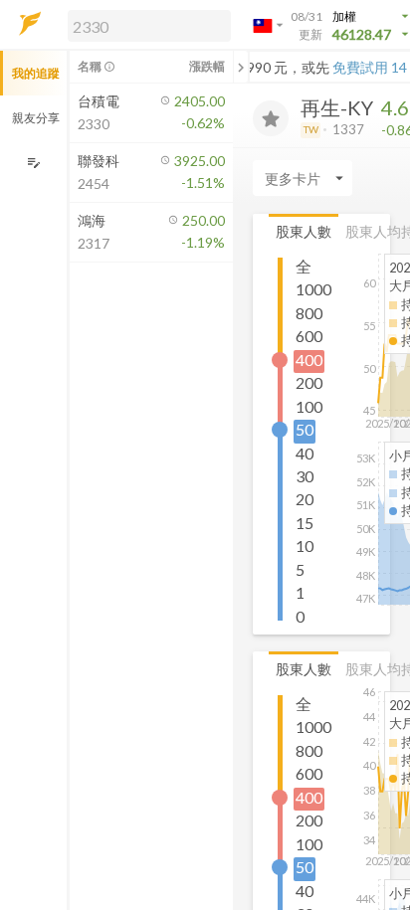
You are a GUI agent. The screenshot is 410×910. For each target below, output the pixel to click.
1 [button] (300, 592)
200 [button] (309, 382)
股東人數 (303, 231)
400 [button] (309, 359)
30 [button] (304, 475)
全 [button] (303, 266)
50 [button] (304, 429)
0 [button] (300, 616)
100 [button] (309, 406)
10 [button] (304, 545)
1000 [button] (313, 288)
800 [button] (309, 312)
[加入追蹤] (271, 118)
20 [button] (304, 498)
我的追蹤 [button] (36, 73)
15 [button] (304, 522)
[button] (145, 25)
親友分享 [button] (36, 117)
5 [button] (300, 569)
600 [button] (309, 335)
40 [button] (304, 453)
